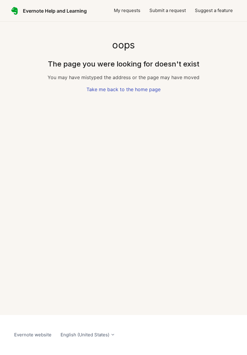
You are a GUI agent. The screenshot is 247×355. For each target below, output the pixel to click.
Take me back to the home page (123, 89)
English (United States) (86, 335)
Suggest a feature (214, 10)
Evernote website (33, 335)
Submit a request (167, 10)
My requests (127, 10)
